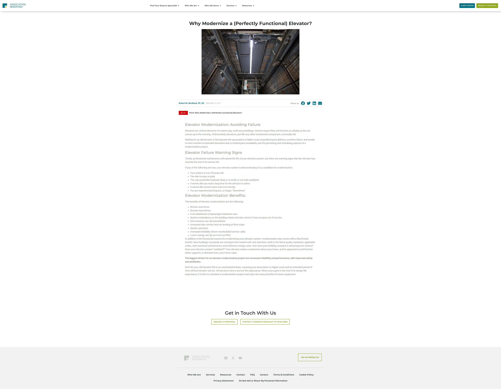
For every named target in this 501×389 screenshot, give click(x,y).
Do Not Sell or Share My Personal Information (263, 380)
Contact (240, 374)
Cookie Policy (306, 374)
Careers (264, 374)
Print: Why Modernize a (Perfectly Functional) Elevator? (215, 113)
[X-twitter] (233, 358)
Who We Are (194, 374)
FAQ (252, 374)
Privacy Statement (224, 380)
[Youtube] (240, 358)
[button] (303, 103)
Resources (225, 374)
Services (210, 374)
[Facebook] (226, 358)
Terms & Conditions (283, 374)
